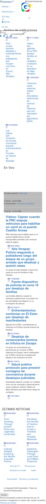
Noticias (5, 6)
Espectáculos (7, 11)
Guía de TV (15, 466)
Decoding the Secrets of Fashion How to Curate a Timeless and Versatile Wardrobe (32, 429)
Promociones (30, 466)
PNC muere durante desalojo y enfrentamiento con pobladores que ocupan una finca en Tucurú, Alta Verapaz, (13, 60)
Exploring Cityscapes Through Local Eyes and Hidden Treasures (33, 455)
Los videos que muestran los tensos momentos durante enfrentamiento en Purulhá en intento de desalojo (13, 145)
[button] (25, 32)
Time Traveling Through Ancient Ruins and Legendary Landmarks (9, 426)
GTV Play (5, 16)
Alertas (7, 21)
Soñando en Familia (18, 470)
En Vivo (5, 27)
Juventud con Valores (25, 203)
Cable (33, 470)
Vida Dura (23, 193)
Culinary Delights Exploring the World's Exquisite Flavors (9, 455)
